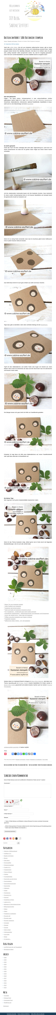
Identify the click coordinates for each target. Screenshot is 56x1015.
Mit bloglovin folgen (8, 949)
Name (6, 809)
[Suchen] (18, 843)
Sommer (6, 927)
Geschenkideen (8, 881)
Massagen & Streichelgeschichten (12, 904)
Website (6, 817)
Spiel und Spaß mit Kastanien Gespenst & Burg (18, 610)
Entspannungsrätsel (9, 865)
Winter (5, 936)
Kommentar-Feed (8, 1000)
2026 (5, 957)
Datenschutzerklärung (11, 1014)
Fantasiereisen (7, 869)
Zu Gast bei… (7, 939)
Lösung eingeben (8, 806)
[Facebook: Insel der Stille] (7, 839)
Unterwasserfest (8, 932)
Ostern (5, 911)
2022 (5, 966)
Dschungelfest (7, 862)
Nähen (5, 909)
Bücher (6, 858)
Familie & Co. (7, 867)
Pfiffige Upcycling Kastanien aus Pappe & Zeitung (18, 617)
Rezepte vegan (7, 918)
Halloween (6, 888)
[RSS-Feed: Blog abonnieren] (13, 839)
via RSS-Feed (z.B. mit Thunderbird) (13, 947)
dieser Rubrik (24, 683)
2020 (5, 971)
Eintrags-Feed (7, 998)
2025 (5, 959)
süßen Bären (13, 47)
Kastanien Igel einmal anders (13, 608)
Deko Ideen (7, 860)
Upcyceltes (45, 759)
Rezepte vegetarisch (9, 920)
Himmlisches (7, 892)
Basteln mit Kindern (12, 41)
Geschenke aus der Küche (10, 879)
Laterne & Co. (7, 902)
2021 (5, 969)
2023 (5, 964)
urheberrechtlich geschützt (11, 747)
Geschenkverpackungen (10, 883)
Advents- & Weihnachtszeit (10, 851)
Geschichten (7, 885)
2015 (5, 983)
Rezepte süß (7, 916)
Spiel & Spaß (7, 929)
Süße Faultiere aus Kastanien (13, 606)
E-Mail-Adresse (8, 813)
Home (5, 41)
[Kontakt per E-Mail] (19, 839)
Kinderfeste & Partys (9, 899)
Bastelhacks (44, 325)
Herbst (27, 759)
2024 (5, 962)
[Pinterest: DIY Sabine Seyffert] (4, 839)
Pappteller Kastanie (10, 619)
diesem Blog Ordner (9, 685)
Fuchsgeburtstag (8, 876)
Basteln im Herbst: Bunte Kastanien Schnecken (40, 765)
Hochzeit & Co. (7, 895)
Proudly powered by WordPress (23, 1014)
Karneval (6, 897)
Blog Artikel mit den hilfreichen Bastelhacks (38, 100)
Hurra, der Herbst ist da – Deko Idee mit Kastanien (18, 615)
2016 (5, 980)
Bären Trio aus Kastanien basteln (14, 604)
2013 (5, 987)
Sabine (17, 44)
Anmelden (6, 995)
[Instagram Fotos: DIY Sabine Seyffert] (10, 839)
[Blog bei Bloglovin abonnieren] (16, 839)
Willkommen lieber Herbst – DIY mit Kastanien (17, 620)
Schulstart (6, 923)
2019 (5, 973)
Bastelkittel (30, 104)
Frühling (6, 874)
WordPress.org (7, 1002)
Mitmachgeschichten (9, 906)
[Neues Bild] (21, 800)
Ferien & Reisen (8, 872)
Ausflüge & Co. (7, 853)
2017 (5, 978)
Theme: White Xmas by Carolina (37, 1014)
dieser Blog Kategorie (37, 681)
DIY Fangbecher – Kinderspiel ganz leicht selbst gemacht (20, 611)
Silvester (6, 925)
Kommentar (7, 783)
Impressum (6, 1006)
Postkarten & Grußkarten (36, 759)
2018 (5, 976)
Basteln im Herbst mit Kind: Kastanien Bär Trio (16, 765)
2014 (5, 985)
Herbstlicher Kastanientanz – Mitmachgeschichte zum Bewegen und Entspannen (27, 613)
